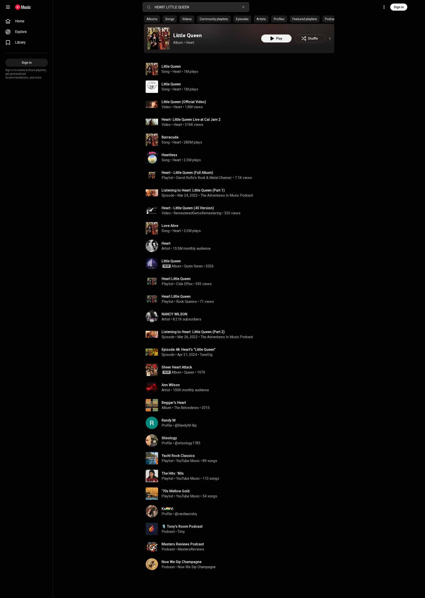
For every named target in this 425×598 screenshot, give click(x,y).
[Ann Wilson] (241, 387)
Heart (190, 42)
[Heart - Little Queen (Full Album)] (241, 175)
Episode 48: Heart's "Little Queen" (188, 349)
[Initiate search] (148, 7)
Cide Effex (184, 284)
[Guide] (8, 7)
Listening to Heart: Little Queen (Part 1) (193, 190)
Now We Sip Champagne (197, 567)
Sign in (399, 7)
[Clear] (243, 7)
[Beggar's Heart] (241, 405)
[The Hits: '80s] (241, 476)
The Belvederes (186, 408)
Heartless (169, 155)
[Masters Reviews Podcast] (241, 547)
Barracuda (170, 137)
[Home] (23, 7)
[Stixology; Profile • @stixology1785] (241, 440)
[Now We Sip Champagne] (241, 564)
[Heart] (241, 246)
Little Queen (187, 35)
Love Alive (170, 226)
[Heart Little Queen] (241, 281)
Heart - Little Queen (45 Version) (188, 208)
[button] (158, 38)
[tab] (152, 19)
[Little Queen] (158, 38)
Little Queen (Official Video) (184, 102)
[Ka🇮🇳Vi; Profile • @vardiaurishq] (241, 511)
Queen (189, 372)
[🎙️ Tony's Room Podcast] (241, 529)
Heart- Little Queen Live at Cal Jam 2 (191, 119)
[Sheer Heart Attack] (241, 370)
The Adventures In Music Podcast (227, 195)
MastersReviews (191, 549)
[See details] (329, 38)
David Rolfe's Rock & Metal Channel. (204, 178)
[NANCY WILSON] (241, 317)
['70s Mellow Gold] (241, 493)
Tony (181, 531)
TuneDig (206, 355)
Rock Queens (186, 301)
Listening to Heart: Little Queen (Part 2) (193, 332)
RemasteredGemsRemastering (197, 213)
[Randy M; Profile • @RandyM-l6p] (241, 423)
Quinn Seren (193, 266)
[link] (26, 21)
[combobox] (202, 7)
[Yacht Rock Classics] (241, 458)
